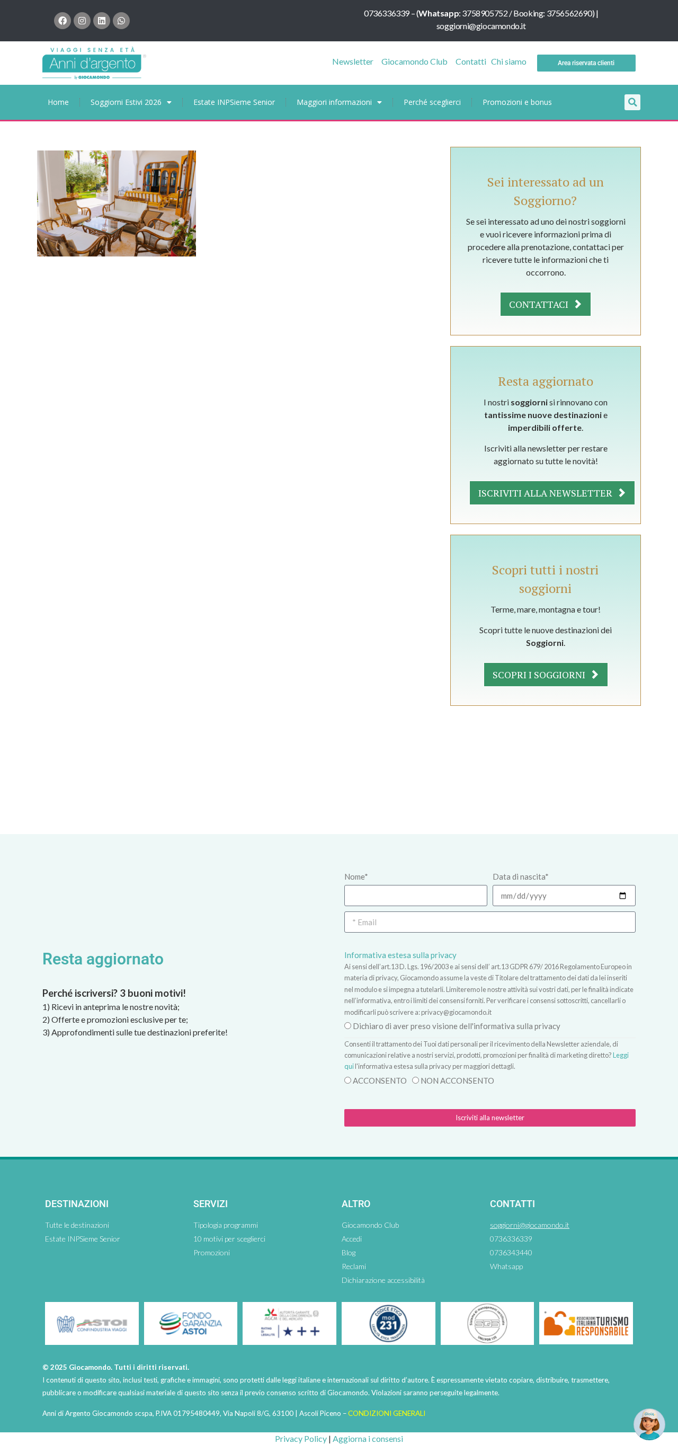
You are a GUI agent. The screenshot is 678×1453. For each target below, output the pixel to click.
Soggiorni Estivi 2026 (126, 102)
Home (58, 102)
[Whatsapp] (121, 20)
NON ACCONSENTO (457, 1080)
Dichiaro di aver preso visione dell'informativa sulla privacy (456, 1026)
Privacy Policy (301, 1438)
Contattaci (539, 304)
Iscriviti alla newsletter (546, 492)
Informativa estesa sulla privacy (400, 955)
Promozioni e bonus (517, 102)
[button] (632, 102)
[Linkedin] (101, 20)
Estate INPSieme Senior (234, 102)
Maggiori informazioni (334, 102)
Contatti (471, 61)
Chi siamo (509, 61)
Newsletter (352, 61)
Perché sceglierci (432, 102)
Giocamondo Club (414, 61)
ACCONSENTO (380, 1080)
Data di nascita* (521, 876)
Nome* (356, 876)
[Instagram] (82, 20)
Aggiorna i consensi (368, 1438)
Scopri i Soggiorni (540, 674)
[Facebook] (62, 20)
